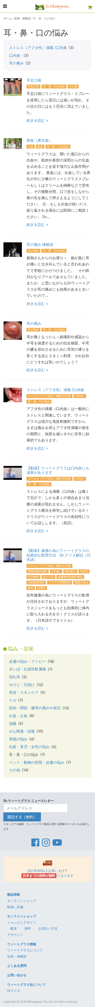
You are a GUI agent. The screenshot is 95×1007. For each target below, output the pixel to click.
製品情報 (13, 894)
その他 (73, 86)
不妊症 (84, 571)
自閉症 (41, 588)
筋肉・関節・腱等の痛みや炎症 (35, 708)
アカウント (15, 935)
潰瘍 (12, 723)
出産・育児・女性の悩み (29, 746)
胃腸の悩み (81, 582)
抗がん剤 (48, 576)
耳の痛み (16, 63)
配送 (13, 928)
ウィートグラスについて (25, 950)
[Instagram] (46, 842)
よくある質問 (17, 965)
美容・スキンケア (24, 692)
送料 (27, 928)
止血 (30, 146)
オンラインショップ (21, 901)
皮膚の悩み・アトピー (27, 661)
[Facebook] (35, 842)
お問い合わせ (17, 975)
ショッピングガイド (21, 922)
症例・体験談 (22, 18)
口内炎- (15, 55)
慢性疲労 (70, 571)
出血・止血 (18, 715)
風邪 (30, 588)
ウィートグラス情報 (21, 944)
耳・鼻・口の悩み (54, 86)
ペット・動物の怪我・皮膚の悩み (36, 762)
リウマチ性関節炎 (59, 582)
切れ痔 (14, 677)
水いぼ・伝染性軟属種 (27, 669)
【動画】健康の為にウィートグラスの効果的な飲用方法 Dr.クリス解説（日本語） (59, 555)
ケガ (12, 700)
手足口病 (34, 80)
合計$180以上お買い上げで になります (48, 873)
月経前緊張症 (36, 582)
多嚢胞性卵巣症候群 (70, 576)
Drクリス (13, 990)
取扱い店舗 (15, 907)
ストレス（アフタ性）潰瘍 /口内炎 (38, 47)
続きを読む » (37, 120)
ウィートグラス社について (26, 984)
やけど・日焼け (22, 684)
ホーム (7, 18)
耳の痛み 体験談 (40, 244)
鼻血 (40, 146)
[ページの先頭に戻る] (89, 1001)
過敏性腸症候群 (37, 571)
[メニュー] (5, 6)
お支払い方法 (47, 928)
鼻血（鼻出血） (39, 140)
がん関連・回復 (22, 731)
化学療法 (33, 576)
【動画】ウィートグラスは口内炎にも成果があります (58, 470)
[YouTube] (57, 842)
